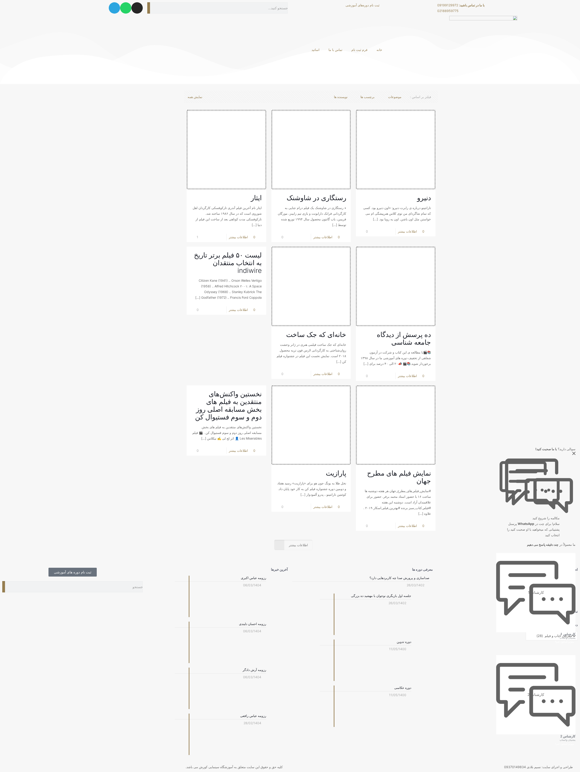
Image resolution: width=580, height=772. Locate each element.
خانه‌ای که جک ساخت (316, 334)
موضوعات (394, 97)
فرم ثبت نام (359, 50)
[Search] (148, 8)
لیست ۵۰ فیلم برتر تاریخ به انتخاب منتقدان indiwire (228, 262)
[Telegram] (114, 8)
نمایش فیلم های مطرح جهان (399, 477)
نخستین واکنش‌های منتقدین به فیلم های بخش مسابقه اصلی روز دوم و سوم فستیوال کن (228, 405)
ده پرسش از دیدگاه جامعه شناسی (404, 338)
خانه (379, 50)
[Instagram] (137, 8)
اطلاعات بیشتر (238, 237)
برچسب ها (367, 97)
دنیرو (424, 198)
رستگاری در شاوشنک (316, 198)
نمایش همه (195, 97)
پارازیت (336, 473)
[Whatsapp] (125, 8)
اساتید (315, 50)
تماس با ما (335, 50)
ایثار (256, 198)
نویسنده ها (341, 97)
